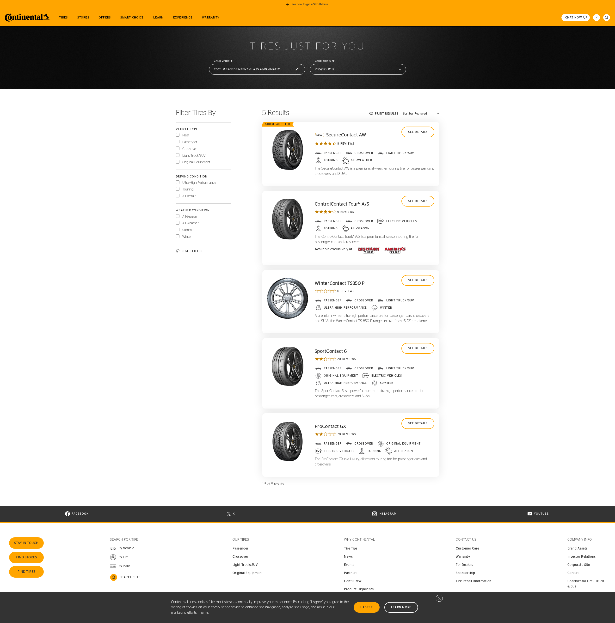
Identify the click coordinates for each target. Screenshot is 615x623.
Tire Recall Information (474, 581)
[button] (257, 70)
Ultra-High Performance (199, 182)
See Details (418, 131)
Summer (188, 230)
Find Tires (27, 572)
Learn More (401, 607)
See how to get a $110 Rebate (310, 4)
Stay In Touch (26, 543)
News (348, 556)
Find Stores (26, 557)
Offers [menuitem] (105, 17)
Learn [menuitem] (158, 17)
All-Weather (190, 223)
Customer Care (467, 548)
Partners (350, 573)
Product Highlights (359, 589)
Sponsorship (465, 573)
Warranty (463, 556)
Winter (187, 236)
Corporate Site (578, 565)
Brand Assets (577, 548)
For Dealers (464, 565)
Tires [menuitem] (63, 17)
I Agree (366, 607)
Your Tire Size (325, 61)
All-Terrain (189, 196)
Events (349, 565)
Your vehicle (223, 61)
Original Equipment (196, 162)
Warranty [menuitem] (210, 17)
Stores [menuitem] (83, 17)
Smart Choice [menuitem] (132, 17)
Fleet (185, 135)
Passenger (189, 142)
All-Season (189, 216)
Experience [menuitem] (183, 17)
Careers (573, 573)
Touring (188, 189)
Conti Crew (353, 581)
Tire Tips (350, 548)
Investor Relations (581, 556)
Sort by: (408, 113)
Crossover (189, 149)
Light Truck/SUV (194, 155)
